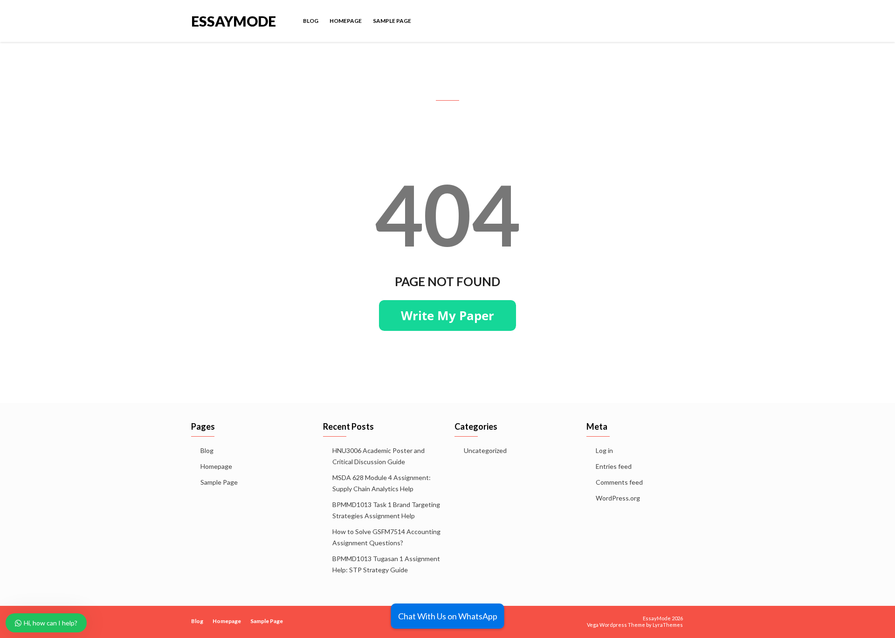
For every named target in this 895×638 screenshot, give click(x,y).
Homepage (346, 20)
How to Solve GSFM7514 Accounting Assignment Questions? (386, 537)
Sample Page (392, 20)
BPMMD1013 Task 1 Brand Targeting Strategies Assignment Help (386, 510)
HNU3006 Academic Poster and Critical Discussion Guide (378, 456)
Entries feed (614, 466)
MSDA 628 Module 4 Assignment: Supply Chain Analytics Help (381, 483)
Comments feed (619, 482)
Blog (310, 20)
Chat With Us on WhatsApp (447, 616)
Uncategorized (485, 450)
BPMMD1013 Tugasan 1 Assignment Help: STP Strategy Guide (386, 564)
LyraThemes (668, 625)
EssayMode (233, 20)
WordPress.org (618, 498)
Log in (604, 450)
